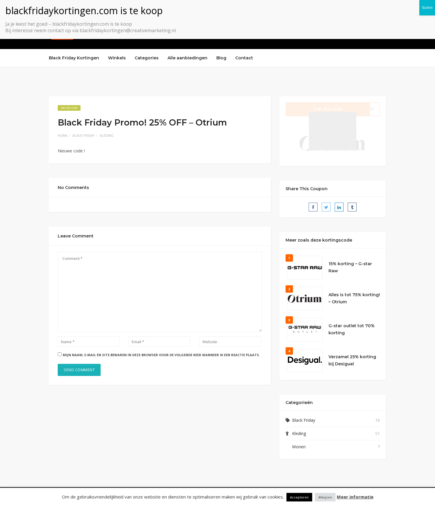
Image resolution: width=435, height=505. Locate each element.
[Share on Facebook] (313, 207)
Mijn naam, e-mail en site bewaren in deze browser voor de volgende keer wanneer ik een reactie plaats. (161, 355)
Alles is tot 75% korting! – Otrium (354, 298)
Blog (221, 58)
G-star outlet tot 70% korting (351, 329)
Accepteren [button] (299, 497)
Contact (244, 58)
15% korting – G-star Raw (350, 267)
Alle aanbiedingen (187, 58)
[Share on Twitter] (326, 207)
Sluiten (427, 7)
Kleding (107, 135)
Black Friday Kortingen (74, 58)
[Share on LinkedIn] (339, 207)
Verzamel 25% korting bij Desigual (352, 360)
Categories (147, 58)
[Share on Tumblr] (352, 207)
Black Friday (83, 135)
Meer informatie (355, 497)
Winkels (117, 58)
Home (62, 135)
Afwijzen (325, 497)
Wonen (299, 446)
